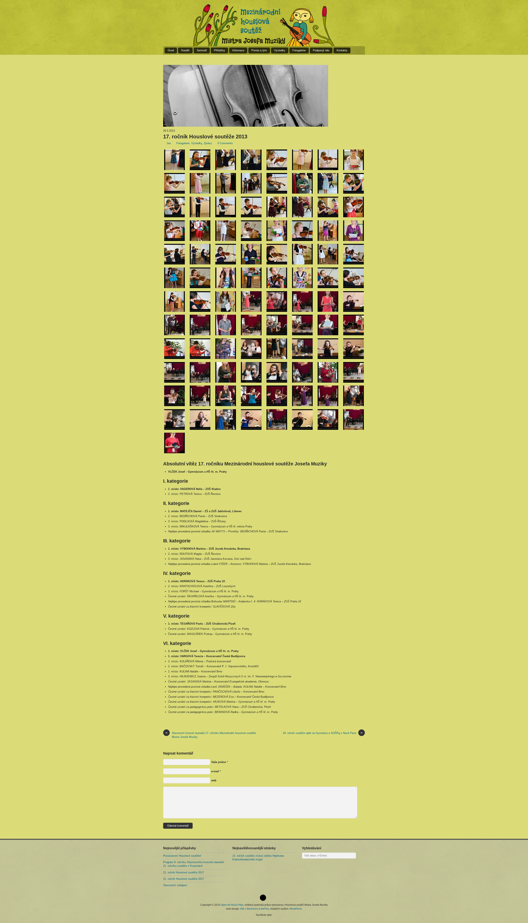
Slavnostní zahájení (175, 885)
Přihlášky (219, 50)
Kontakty (342, 50)
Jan (168, 143)
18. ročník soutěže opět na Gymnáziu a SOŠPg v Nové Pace (323, 733)
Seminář (202, 50)
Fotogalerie (299, 50)
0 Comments (225, 143)
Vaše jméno (218, 762)
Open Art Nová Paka (232, 904)
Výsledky (279, 50)
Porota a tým (259, 50)
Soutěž (185, 50)
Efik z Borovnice (249, 908)
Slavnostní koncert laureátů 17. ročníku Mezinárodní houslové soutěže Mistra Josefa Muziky (210, 734)
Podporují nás (321, 50)
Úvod (171, 50)
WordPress (296, 908)
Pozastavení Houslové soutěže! (182, 855)
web (213, 780)
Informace (238, 50)
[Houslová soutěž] (264, 25)
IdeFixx (265, 908)
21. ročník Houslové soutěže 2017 (183, 872)
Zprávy (208, 143)
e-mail (215, 771)
